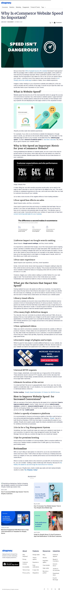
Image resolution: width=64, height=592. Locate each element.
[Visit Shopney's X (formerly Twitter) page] (48, 589)
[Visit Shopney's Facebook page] (44, 589)
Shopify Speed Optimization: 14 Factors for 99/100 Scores (42, 392)
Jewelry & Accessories (56, 569)
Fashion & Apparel (55, 555)
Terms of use (26, 570)
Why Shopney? (25, 555)
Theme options (35, 558)
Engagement (26, 7)
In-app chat (36, 570)
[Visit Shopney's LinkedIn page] (55, 589)
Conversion (5, 7)
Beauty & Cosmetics (56, 560)
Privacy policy (26, 573)
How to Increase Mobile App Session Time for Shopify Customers (15, 492)
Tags (42, 7)
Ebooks (45, 557)
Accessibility (26, 567)
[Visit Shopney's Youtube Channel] (59, 589)
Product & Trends (35, 7)
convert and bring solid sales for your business (28, 214)
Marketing (18, 7)
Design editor (36, 554)
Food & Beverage (55, 578)
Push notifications (36, 566)
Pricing (24, 559)
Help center (46, 568)
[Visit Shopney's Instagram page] (51, 589)
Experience (36, 562)
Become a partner (45, 572)
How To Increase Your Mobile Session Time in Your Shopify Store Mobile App (47, 507)
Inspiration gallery (45, 561)
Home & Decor (55, 564)
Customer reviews (25, 563)
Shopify (52, 418)
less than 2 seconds (50, 139)
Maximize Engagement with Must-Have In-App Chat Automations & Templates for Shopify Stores (15, 531)
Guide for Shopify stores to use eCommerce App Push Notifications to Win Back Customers (48, 535)
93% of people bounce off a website (36, 71)
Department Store (56, 574)
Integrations (36, 573)
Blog (44, 554)
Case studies (46, 565)
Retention (11, 7)
